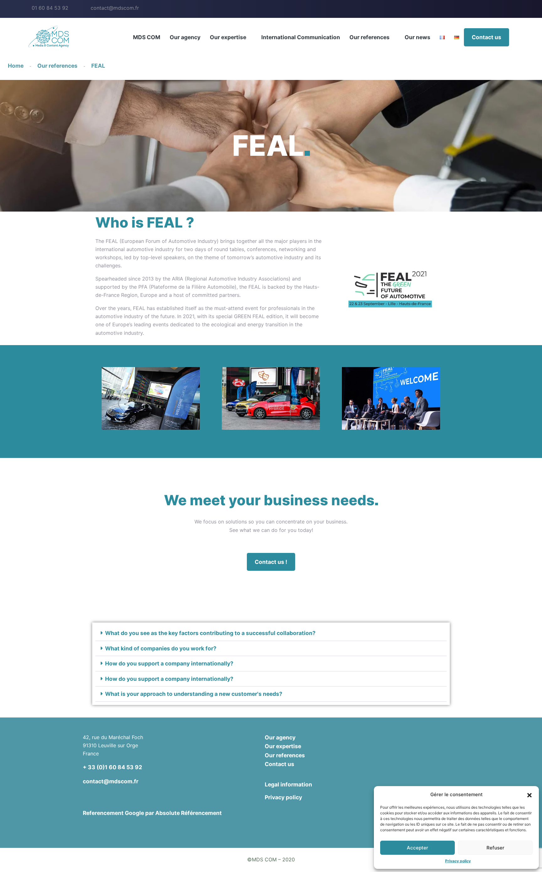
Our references (369, 37)
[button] (529, 794)
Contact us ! (271, 562)
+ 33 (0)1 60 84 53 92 (112, 767)
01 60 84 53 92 (50, 8)
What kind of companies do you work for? (160, 648)
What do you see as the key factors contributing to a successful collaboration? (210, 633)
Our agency (185, 37)
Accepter (417, 848)
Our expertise (228, 37)
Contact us (486, 37)
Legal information (288, 784)
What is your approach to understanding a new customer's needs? (193, 694)
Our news (417, 37)
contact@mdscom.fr (115, 8)
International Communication (300, 37)
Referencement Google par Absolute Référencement (152, 813)
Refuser (495, 848)
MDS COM (146, 37)
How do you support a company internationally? (169, 663)
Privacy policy (458, 861)
